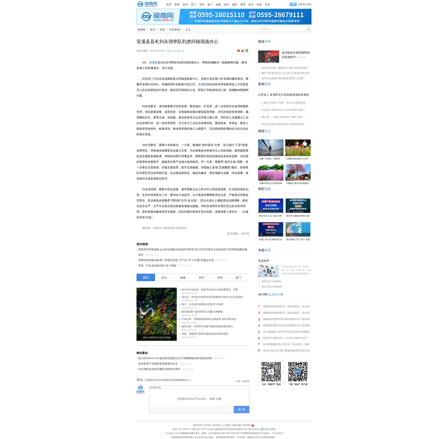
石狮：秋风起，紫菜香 (269, 158)
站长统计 (256, 429)
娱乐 (251, 4)
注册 (300, 4)
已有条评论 (242, 381)
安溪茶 (202, 84)
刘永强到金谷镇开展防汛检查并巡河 (159, 369)
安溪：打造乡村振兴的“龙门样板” (157, 265)
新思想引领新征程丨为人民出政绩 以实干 (285, 338)
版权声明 (197, 425)
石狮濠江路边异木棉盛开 (297, 183)
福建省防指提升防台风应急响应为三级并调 (286, 319)
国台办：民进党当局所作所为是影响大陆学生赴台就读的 (212, 297)
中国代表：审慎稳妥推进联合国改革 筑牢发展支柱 (209, 319)
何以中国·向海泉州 (272, 286)
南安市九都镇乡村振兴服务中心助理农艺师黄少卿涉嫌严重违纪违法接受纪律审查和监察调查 (297, 216)
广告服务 (227, 425)
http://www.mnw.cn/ (175, 51)
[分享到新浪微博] (242, 50)
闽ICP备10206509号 (231, 433)
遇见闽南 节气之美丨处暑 (298, 239)
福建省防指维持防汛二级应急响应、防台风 (286, 306)
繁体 (309, 4)
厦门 (210, 4)
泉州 (185, 4)
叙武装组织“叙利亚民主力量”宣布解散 (202, 311)
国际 (234, 4)
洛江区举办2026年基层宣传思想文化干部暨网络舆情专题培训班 (175, 358)
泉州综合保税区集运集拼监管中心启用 (282, 78)
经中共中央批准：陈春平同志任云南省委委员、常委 (210, 289)
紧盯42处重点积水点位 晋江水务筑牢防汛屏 (285, 73)
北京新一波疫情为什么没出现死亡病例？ (284, 110)
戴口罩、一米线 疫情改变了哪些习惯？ (283, 117)
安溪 (162, 29)
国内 (226, 4)
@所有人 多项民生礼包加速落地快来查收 (283, 94)
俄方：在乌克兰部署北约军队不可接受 (202, 304)
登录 (212, 398)
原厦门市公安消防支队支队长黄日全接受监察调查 (270, 239)
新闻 (177, 4)
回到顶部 (246, 425)
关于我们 (207, 425)
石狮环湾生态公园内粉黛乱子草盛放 (270, 183)
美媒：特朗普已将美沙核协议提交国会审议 (205, 333)
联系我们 (217, 425)
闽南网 (141, 29)
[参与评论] (239, 50)
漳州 (201, 4)
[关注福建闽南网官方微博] (253, 425)
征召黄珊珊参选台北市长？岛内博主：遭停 (286, 344)
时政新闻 (174, 29)
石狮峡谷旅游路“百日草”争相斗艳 (297, 158)
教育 (243, 4)
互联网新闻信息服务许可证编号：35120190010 (261, 433)
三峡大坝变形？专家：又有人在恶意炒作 (284, 102)
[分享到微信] (246, 50)
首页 (169, 4)
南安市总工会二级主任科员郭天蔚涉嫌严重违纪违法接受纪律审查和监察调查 (270, 216)
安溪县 (153, 62)
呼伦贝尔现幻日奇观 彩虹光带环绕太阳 (283, 124)
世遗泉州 (263, 260)
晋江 (193, 4)
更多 (267, 4)
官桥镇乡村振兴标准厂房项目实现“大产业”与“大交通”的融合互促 (176, 260)
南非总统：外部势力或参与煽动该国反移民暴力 (207, 326)
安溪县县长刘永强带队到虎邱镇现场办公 (167, 380)
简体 (305, 4)
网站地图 (237, 425)
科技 (259, 4)
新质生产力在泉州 (271, 281)
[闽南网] (147, 4)
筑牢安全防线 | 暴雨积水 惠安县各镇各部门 (285, 68)
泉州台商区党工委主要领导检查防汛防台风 (286, 350)
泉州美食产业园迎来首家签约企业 (158, 363)
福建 (218, 4)
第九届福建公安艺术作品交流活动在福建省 (286, 331)
